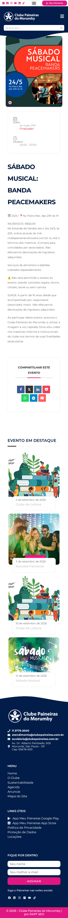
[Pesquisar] (61, 28)
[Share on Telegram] (33, 398)
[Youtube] (29, 898)
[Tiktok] (34, 898)
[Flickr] (24, 898)
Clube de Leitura (28, 504)
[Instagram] (19, 898)
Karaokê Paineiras (30, 566)
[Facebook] (9, 898)
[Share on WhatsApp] (25, 398)
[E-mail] (42, 398)
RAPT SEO (37, 914)
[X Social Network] (29, 389)
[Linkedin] (38, 389)
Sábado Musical (28, 680)
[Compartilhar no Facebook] (21, 389)
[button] (34, 3)
